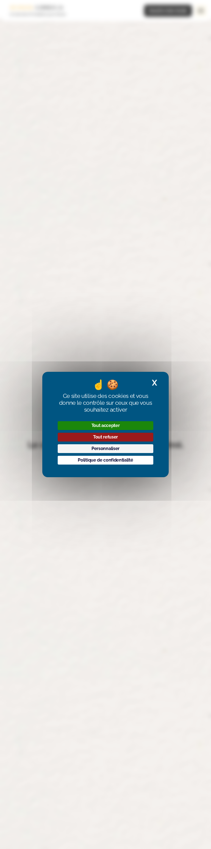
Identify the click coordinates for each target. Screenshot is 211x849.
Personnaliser (105, 448)
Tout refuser (105, 437)
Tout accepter (105, 425)
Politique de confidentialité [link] (105, 460)
